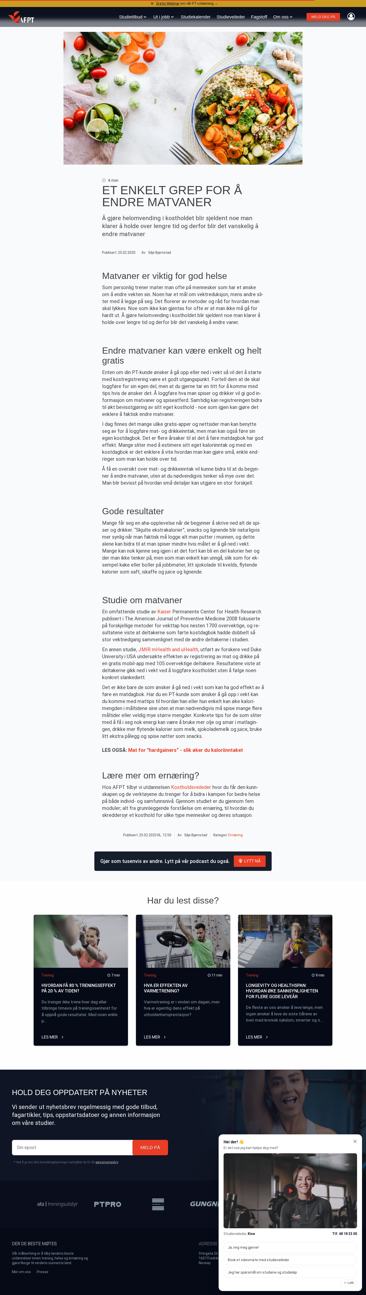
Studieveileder (231, 16)
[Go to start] (21, 17)
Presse (42, 1272)
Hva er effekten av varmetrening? (166, 988)
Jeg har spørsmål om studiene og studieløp (262, 1272)
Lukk (351, 1283)
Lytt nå (252, 861)
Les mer (50, 1037)
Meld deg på (323, 17)
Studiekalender (196, 16)
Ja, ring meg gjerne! (243, 1247)
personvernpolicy (107, 1162)
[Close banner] (152, 3)
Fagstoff (259, 16)
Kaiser (164, 612)
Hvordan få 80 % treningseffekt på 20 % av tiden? (79, 988)
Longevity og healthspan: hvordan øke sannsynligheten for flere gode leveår (282, 991)
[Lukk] (355, 1141)
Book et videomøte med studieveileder (258, 1260)
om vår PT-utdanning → (187, 3)
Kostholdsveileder (191, 787)
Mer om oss (21, 1272)
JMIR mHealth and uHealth (168, 649)
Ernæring (235, 835)
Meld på (150, 1147)
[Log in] (351, 16)
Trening (48, 975)
